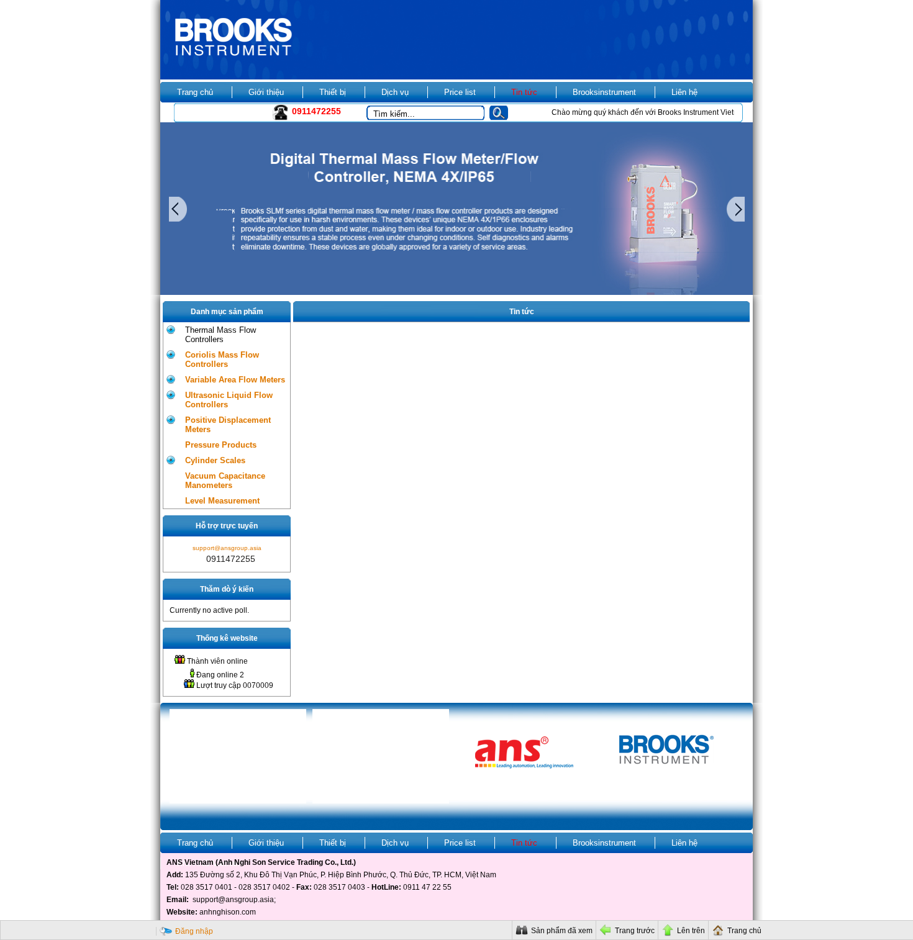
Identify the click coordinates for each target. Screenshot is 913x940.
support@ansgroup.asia (227, 548)
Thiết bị (332, 92)
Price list (460, 92)
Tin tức (524, 92)
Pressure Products (221, 445)
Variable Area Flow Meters (235, 379)
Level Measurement (222, 500)
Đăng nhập (194, 931)
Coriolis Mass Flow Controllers (222, 359)
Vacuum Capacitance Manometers (225, 480)
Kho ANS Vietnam (209, 112)
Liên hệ (684, 92)
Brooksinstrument (604, 92)
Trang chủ (195, 92)
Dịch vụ (395, 92)
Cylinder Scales (215, 460)
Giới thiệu (266, 92)
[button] (503, 114)
